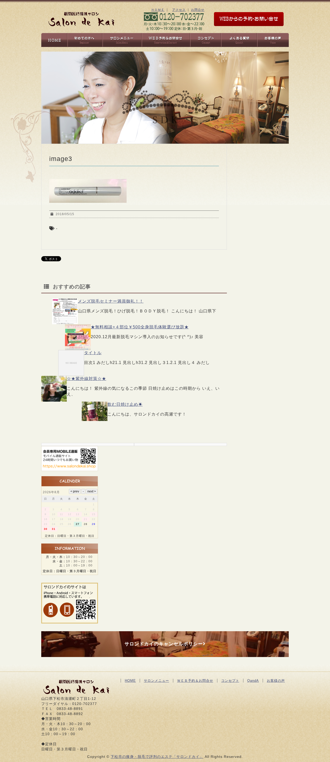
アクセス (179, 10)
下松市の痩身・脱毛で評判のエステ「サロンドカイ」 (157, 757)
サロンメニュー (156, 681)
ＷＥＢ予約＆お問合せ (195, 681)
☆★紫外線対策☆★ (86, 378)
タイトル (93, 353)
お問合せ (197, 10)
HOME (130, 681)
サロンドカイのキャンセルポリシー (164, 643)
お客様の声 (276, 681)
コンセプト (230, 681)
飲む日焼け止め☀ (125, 404)
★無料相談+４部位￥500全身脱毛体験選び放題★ (140, 327)
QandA (253, 681)
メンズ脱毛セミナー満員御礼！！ (111, 301)
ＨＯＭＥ (157, 10)
